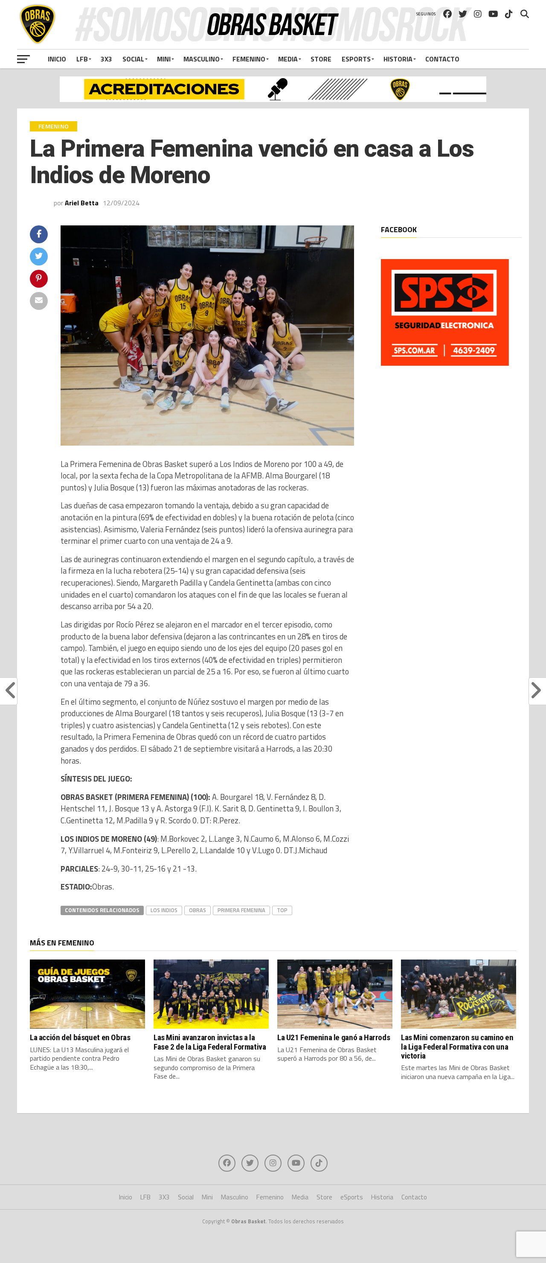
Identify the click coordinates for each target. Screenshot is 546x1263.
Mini (164, 59)
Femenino (248, 59)
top (282, 910)
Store (321, 59)
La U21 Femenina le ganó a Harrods (333, 1037)
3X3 (106, 59)
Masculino (201, 59)
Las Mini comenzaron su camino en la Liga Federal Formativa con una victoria (457, 1046)
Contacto (442, 59)
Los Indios (164, 910)
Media (288, 59)
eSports (356, 59)
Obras (197, 910)
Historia (397, 59)
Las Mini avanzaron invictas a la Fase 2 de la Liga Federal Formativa (210, 1042)
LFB (82, 59)
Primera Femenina (241, 910)
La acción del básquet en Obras (80, 1037)
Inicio (57, 59)
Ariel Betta (82, 203)
